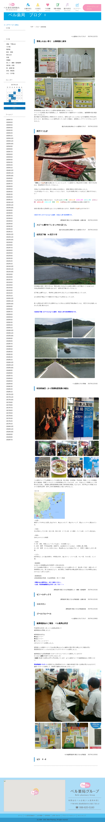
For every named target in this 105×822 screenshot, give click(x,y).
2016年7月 (9, 439)
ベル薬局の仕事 (27, 7)
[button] (34, 793)
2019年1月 (9, 359)
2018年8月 (9, 373)
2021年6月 (9, 282)
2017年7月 (9, 407)
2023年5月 (9, 221)
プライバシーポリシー (69, 815)
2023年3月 (9, 226)
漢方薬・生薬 (10, 65)
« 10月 (15, 103)
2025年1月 (9, 167)
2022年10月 (9, 239)
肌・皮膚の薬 (82, 220)
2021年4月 (9, 287)
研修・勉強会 (57, 7)
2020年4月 (9, 319)
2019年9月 (9, 338)
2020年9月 (9, 306)
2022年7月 (9, 247)
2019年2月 (9, 357)
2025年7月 (9, 151)
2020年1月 (9, 327)
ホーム (20, 815)
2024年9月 (9, 178)
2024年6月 (9, 186)
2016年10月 (9, 431)
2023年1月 (9, 231)
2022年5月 (9, 253)
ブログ (84, 36)
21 (12, 98)
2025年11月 (9, 141)
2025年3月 (9, 162)
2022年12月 (9, 234)
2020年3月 (9, 322)
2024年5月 (9, 189)
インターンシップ (47, 7)
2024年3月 (9, 194)
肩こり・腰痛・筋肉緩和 (78, 589)
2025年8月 (9, 149)
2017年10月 (9, 399)
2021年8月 (9, 277)
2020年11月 (9, 301)
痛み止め (9, 54)
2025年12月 (9, 138)
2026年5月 (9, 125)
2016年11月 (9, 429)
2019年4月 (9, 351)
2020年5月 (9, 317)
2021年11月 (9, 269)
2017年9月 (9, 402)
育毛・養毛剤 (10, 71)
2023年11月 (9, 205)
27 (10, 101)
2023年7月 (9, 215)
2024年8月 (9, 181)
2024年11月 (9, 173)
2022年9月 (9, 242)
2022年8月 (9, 245)
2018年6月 (9, 378)
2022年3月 (9, 258)
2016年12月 (9, 426)
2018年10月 (9, 367)
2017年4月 (9, 415)
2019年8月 (9, 341)
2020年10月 (9, 303)
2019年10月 (9, 335)
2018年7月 (9, 375)
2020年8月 (9, 309)
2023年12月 (9, 202)
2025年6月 (9, 154)
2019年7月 (9, 343)
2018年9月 (9, 370)
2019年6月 (9, 346)
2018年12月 (9, 362)
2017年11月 (9, 397)
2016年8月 (9, 437)
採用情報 (47, 815)
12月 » (15, 108)
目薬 (84, 609)
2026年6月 (9, 122)
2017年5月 (9, 413)
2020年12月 (9, 298)
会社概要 (39, 815)
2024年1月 (9, 199)
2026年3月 (9, 130)
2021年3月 (9, 290)
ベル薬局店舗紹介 (29, 815)
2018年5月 (9, 381)
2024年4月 (9, 191)
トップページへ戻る (11, 25)
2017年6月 (9, 410)
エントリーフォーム (77, 7)
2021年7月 (9, 279)
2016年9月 (9, 434)
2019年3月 (9, 354)
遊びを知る (65, 126)
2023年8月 (9, 213)
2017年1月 (9, 423)
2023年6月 (9, 218)
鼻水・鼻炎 (9, 52)
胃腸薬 (8, 60)
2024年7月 (9, 183)
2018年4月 (9, 383)
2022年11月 (9, 237)
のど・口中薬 (10, 73)
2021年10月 (9, 271)
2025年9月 (9, 146)
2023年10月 (9, 207)
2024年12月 (9, 170)
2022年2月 (9, 261)
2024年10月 (9, 175)
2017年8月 (9, 405)
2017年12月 (9, 394)
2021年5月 (9, 285)
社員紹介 (37, 7)
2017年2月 (9, 421)
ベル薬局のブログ (76, 36)
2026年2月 (9, 133)
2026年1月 (9, 135)
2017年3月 (9, 418)
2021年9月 (9, 274)
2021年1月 (9, 295)
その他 (66, 754)
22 (14, 98)
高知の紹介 (67, 7)
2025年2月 (9, 165)
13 (10, 95)
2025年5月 (9, 157)
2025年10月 (9, 143)
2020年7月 (9, 311)
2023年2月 (9, 229)
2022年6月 (9, 250)
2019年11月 (9, 333)
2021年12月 (9, 266)
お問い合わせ (56, 815)
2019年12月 (9, 330)
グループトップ (92, 8)
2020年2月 (9, 325)
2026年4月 (9, 127)
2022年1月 (9, 263)
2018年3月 (9, 386)
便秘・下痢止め (11, 44)
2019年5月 (9, 349)
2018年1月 (9, 391)
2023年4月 (9, 223)
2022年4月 (9, 255)
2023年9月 (9, 210)
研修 (84, 383)
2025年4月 (9, 159)
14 (12, 95)
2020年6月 (9, 314)
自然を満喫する (70, 230)
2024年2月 (9, 197)
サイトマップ (82, 815)
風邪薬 (8, 49)
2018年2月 (9, 389)
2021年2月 (9, 293)
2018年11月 (9, 365)
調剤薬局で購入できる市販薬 (69, 220)
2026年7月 (9, 119)
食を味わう (71, 126)
